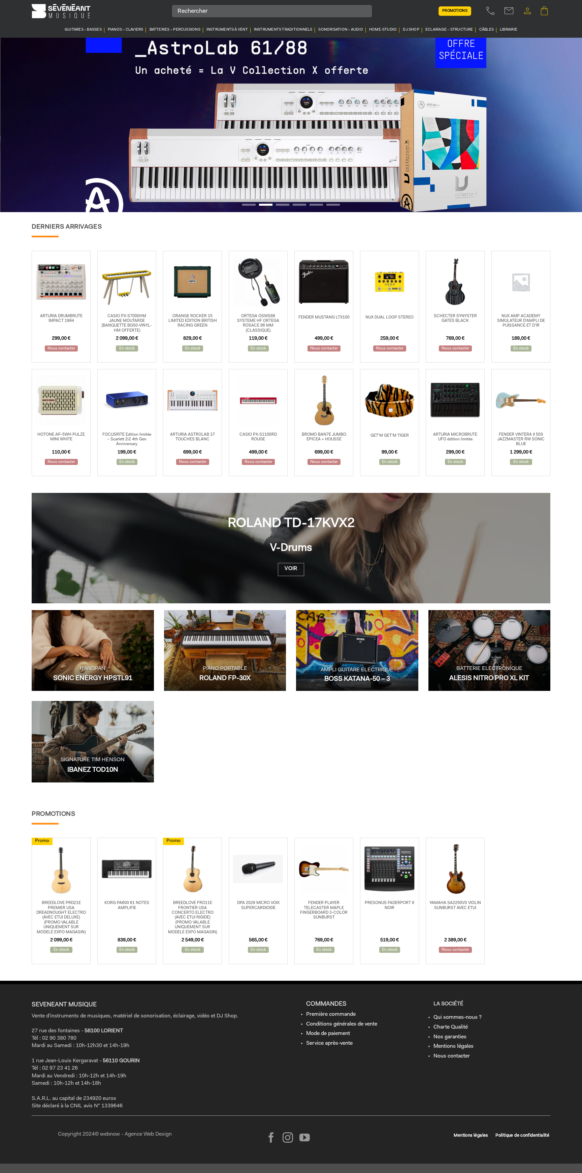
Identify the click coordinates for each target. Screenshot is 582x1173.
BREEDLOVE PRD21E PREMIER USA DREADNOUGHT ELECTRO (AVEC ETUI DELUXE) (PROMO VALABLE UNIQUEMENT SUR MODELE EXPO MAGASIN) (61, 917)
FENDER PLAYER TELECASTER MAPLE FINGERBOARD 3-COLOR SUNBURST (324, 910)
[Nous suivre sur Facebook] (271, 1138)
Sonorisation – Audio (340, 30)
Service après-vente (329, 1043)
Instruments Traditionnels (283, 30)
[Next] (562, 124)
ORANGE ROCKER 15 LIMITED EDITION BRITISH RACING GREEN (192, 321)
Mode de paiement (328, 1033)
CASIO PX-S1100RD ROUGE (258, 437)
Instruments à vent (227, 30)
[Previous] (20, 124)
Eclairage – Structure (449, 30)
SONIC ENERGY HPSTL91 (92, 678)
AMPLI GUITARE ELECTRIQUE (357, 670)
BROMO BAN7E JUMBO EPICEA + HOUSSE (324, 437)
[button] (527, 11)
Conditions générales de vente (341, 1024)
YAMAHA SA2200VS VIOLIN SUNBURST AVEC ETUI (455, 905)
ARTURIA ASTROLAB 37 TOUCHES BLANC (192, 437)
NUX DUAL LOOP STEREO (389, 317)
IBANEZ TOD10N (92, 770)
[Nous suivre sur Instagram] (288, 1138)
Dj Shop (411, 30)
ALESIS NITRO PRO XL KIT (489, 678)
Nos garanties (449, 1037)
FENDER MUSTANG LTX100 (324, 317)
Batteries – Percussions (175, 30)
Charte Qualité (450, 1027)
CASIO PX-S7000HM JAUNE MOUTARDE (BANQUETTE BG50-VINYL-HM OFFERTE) (127, 323)
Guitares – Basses (83, 30)
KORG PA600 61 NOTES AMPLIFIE (126, 905)
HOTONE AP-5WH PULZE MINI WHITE (61, 437)
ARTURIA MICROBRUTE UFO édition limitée (455, 437)
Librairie (508, 30)
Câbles (486, 30)
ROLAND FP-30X (225, 678)
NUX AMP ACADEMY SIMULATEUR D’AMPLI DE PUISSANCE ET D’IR (521, 321)
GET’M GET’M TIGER (389, 436)
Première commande (331, 1014)
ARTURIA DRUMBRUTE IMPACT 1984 (61, 318)
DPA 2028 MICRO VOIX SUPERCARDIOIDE (258, 905)
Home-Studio (383, 30)
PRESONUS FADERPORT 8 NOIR (389, 905)
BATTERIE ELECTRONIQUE (489, 668)
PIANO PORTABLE (225, 668)
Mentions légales (453, 1046)
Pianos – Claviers (125, 30)
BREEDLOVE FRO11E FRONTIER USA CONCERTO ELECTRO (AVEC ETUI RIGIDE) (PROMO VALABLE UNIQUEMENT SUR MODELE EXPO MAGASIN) (192, 917)
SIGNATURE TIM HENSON (93, 760)
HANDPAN (92, 668)
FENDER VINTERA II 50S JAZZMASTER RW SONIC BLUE (521, 439)
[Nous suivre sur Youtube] (304, 1138)
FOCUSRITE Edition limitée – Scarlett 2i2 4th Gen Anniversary (126, 439)
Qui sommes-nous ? (457, 1017)
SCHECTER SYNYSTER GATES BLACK (455, 318)
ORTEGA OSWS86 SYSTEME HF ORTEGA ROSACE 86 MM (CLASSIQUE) (258, 323)
